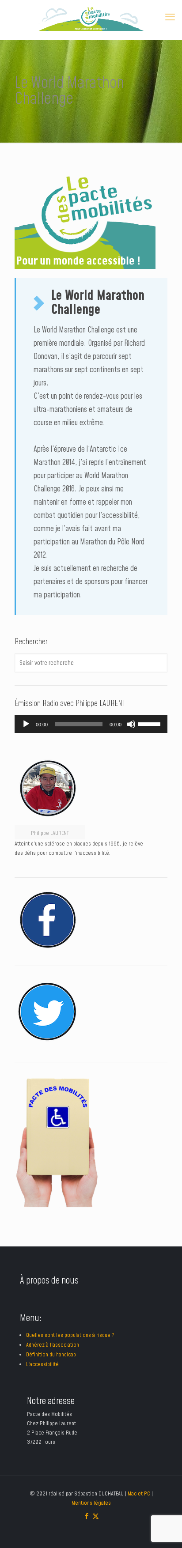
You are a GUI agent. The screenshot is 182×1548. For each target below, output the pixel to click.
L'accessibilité (42, 1364)
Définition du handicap (51, 1355)
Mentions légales (91, 1503)
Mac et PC (139, 1494)
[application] (91, 724)
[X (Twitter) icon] (95, 1516)
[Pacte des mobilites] (91, 17)
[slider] (150, 723)
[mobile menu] (170, 17)
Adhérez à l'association (52, 1345)
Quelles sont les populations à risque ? (70, 1335)
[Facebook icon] (86, 1516)
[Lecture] (26, 724)
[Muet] (131, 724)
